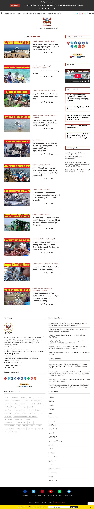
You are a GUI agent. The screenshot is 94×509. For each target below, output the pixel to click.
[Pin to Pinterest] (49, 53)
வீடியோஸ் (50, 13)
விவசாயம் (7, 432)
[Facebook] (39, 8)
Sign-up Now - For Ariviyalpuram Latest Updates (31, 507)
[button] (63, 13)
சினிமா (45, 13)
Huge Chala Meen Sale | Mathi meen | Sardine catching (45, 268)
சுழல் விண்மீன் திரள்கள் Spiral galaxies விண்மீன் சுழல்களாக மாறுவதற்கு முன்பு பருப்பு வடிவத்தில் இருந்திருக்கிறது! (77, 164)
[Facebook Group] (83, 43)
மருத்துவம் (25, 13)
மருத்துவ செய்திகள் (19, 419)
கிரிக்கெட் (40, 404)
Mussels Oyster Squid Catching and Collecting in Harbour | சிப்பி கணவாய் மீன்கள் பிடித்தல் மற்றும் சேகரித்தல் (46, 221)
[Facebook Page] (79, 43)
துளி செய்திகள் (33, 413)
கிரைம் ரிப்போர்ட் (8, 407)
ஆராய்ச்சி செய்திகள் (16, 400)
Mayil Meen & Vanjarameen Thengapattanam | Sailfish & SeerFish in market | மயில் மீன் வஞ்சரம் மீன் (45, 172)
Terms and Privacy (59, 502)
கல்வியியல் (32, 404)
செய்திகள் (13, 13)
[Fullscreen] (88, 81)
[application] (77, 76)
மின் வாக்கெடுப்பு (22, 422)
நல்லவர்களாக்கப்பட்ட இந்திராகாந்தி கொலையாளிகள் (25, 416)
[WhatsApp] (75, 47)
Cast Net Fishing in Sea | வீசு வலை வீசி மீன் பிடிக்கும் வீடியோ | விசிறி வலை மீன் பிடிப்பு (45, 122)
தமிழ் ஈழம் (24, 413)
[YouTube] (68, 43)
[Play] (67, 81)
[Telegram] (54, 8)
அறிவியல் (6, 13)
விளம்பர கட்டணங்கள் (14, 360)
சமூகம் (24, 407)
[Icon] (17, 49)
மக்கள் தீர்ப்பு (57, 13)
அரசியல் (19, 13)
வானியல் (39, 425)
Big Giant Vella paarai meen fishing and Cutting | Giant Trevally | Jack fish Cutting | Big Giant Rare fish (46, 246)
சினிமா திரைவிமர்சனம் (21, 410)
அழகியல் (30, 397)
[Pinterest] (45, 8)
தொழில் (53, 41)
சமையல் (47, 41)
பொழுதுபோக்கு (36, 67)
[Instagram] (75, 43)
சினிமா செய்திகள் (9, 410)
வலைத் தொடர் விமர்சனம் (28, 425)
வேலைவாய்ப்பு (15, 432)
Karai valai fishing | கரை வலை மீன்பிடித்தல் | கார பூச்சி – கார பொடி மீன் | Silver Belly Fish (46, 47)
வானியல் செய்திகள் (9, 428)
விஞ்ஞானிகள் (31, 428)
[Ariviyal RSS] (83, 47)
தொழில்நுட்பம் (36, 117)
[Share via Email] (52, 53)
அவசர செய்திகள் (38, 397)
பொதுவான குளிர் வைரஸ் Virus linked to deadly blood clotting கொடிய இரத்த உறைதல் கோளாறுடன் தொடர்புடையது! (60, 5)
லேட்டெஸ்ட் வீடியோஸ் (9, 425)
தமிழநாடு (17, 413)
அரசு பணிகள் (15, 397)
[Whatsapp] (51, 8)
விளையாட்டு (33, 13)
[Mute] (85, 81)
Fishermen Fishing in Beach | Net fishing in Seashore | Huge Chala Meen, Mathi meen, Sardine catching (45, 297)
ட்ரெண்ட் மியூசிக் (8, 413)
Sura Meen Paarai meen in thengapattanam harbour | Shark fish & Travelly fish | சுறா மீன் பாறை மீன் (46, 196)
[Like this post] (41, 53)
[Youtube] (48, 8)
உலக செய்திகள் (23, 404)
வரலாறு (18, 425)
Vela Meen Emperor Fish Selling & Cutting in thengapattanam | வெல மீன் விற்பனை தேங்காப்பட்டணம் (46, 147)
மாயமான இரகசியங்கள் (10, 422)
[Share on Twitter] (47, 53)
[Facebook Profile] (87, 43)
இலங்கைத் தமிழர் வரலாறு (36, 400)
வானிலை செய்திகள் (21, 428)
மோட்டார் (30, 422)
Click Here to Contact (15, 363)
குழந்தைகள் (42, 66)
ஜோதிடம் (39, 13)
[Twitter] (42, 8)
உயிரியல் (41, 41)
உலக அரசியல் (14, 404)
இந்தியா (26, 400)
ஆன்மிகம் (7, 400)
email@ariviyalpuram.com (15, 365)
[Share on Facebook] (44, 53)
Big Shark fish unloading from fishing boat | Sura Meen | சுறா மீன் (45, 96)
